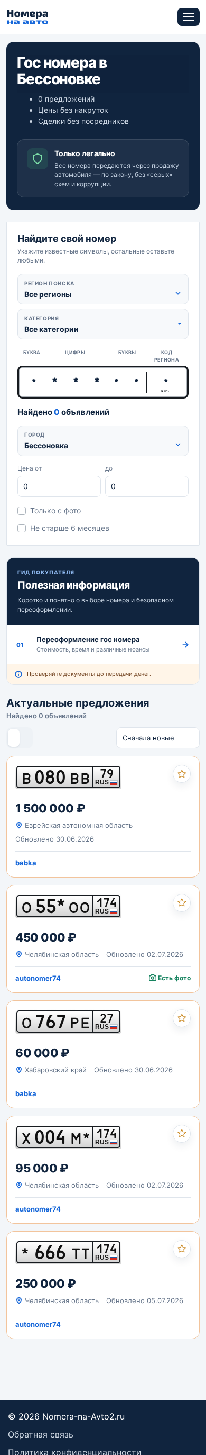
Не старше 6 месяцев (69, 527)
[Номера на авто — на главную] (27, 16)
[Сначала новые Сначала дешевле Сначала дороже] (158, 737)
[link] (103, 817)
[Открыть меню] (188, 17)
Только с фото (55, 510)
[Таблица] (25, 738)
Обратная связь (40, 1434)
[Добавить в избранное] (182, 774)
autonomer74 (38, 978)
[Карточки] (14, 738)
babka (25, 862)
